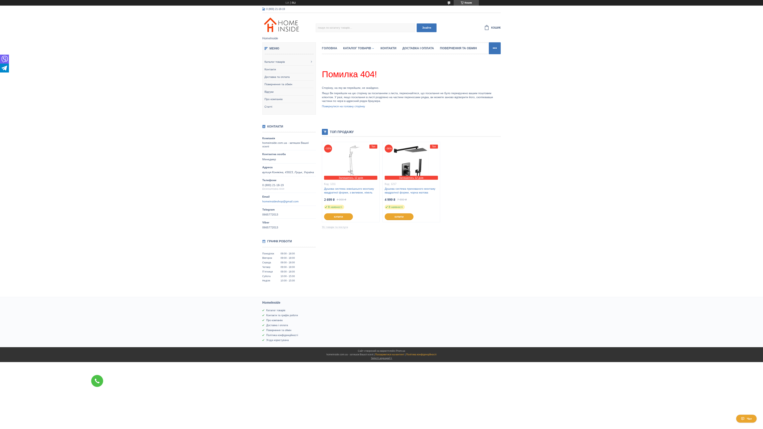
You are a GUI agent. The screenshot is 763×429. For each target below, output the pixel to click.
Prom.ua (400, 351)
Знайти (426, 27)
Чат (749, 418)
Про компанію (273, 99)
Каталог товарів (274, 61)
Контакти (270, 69)
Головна (329, 48)
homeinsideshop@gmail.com (280, 201)
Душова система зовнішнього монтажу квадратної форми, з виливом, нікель (349, 190)
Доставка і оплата (418, 48)
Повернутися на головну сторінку (343, 106)
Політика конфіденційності (282, 335)
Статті (268, 106)
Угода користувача (277, 340)
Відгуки (269, 91)
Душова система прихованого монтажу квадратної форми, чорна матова (410, 190)
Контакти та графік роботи (282, 315)
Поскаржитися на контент (389, 354)
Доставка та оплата (277, 76)
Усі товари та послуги (335, 227)
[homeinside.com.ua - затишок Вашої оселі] (289, 25)
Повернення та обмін (278, 84)
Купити (338, 217)
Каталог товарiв (357, 48)
